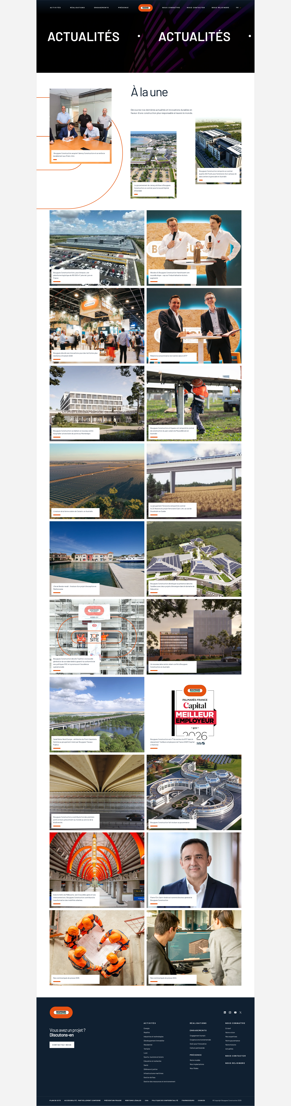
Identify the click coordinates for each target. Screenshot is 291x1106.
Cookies (201, 1100)
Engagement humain (197, 1035)
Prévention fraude (113, 1100)
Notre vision (230, 1032)
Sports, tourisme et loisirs (154, 1057)
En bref (228, 1028)
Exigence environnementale (200, 1040)
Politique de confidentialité (165, 1100)
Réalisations (77, 8)
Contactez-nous (61, 1045)
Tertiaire (147, 1049)
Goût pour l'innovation (198, 1044)
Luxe (145, 1053)
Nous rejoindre (220, 8)
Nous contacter (196, 8)
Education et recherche (152, 1061)
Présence (123, 8)
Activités (55, 8)
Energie (146, 1028)
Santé (146, 1065)
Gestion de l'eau (149, 1077)
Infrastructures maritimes (153, 1073)
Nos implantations (197, 1064)
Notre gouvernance (232, 1040)
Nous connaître (171, 8)
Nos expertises (231, 1036)
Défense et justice (150, 1069)
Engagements (101, 8)
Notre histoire (230, 1045)
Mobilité (147, 1032)
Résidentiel (148, 1045)
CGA (146, 1100)
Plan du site (55, 1100)
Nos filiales (194, 1068)
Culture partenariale (197, 1048)
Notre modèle (195, 1060)
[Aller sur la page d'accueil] (145, 8)
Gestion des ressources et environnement (159, 1081)
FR (237, 8)
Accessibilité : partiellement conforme (82, 1100)
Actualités (229, 1049)
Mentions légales (133, 1100)
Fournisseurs (188, 1100)
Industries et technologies (153, 1036)
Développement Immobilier (154, 1040)
